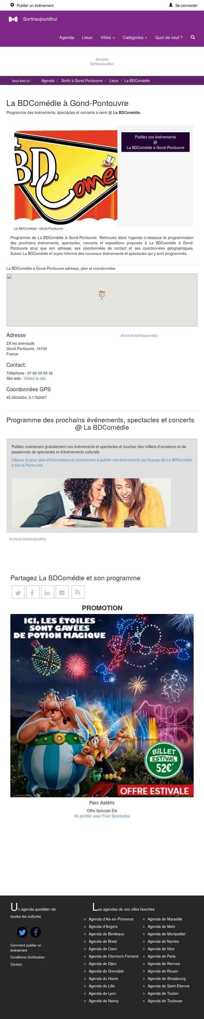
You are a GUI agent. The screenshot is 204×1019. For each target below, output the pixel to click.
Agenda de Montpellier (167, 933)
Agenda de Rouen (163, 971)
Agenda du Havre (103, 978)
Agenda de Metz (161, 926)
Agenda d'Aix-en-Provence (111, 919)
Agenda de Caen (103, 948)
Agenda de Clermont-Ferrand (113, 956)
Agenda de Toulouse (165, 1000)
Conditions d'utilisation (27, 957)
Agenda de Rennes (164, 963)
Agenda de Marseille (165, 919)
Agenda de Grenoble (106, 971)
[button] (183, 5)
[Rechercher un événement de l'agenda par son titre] (194, 37)
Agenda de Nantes (163, 941)
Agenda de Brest (103, 941)
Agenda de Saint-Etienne (169, 985)
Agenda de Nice (161, 948)
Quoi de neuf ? (169, 37)
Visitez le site (35, 378)
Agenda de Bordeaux (106, 933)
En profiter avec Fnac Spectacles (102, 815)
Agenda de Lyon (102, 993)
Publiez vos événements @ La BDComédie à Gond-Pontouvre (155, 142)
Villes (106, 37)
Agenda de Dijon (103, 963)
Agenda (66, 37)
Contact (16, 964)
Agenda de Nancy (104, 1000)
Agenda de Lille (102, 985)
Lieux (87, 37)
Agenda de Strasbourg (167, 978)
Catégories (133, 37)
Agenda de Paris (162, 956)
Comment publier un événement (25, 948)
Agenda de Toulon (163, 993)
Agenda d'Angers (103, 926)
